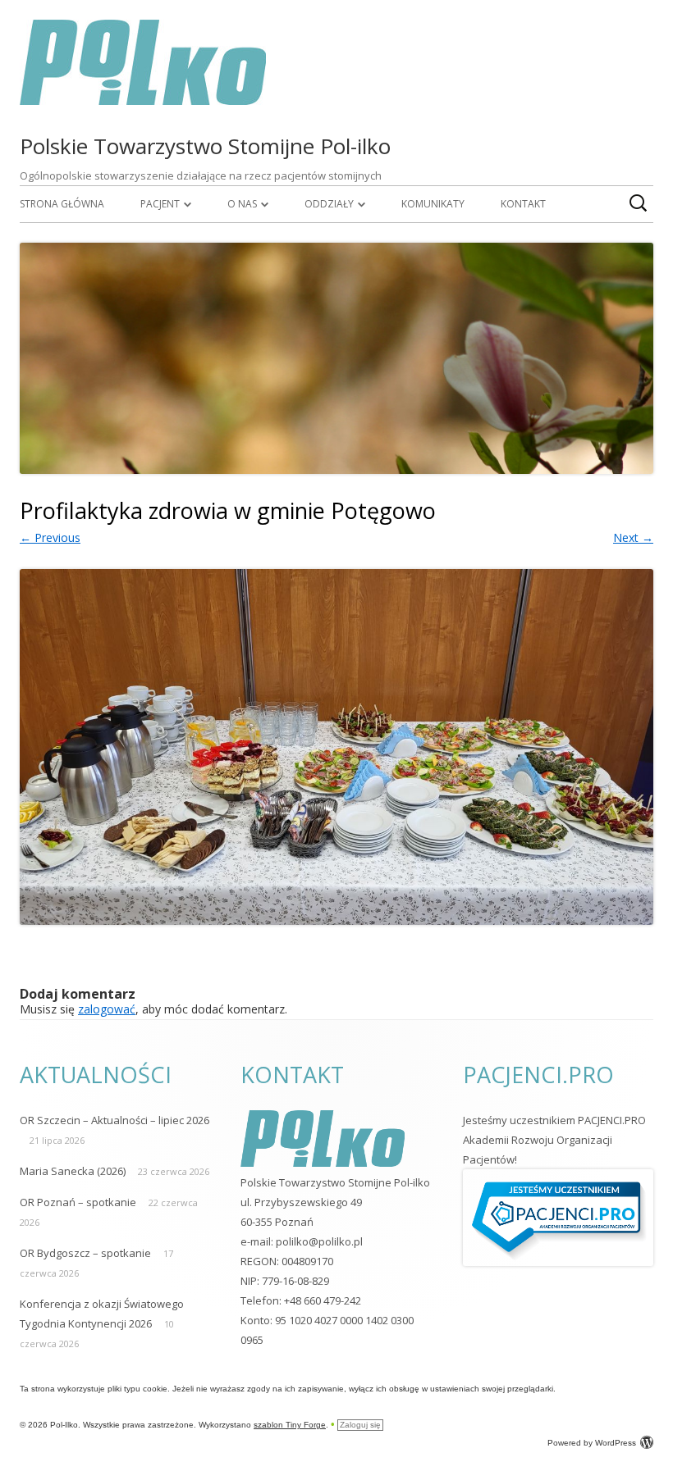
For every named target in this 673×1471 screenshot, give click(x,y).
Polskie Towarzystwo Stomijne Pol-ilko (205, 146)
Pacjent (160, 204)
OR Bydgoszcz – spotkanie (85, 1253)
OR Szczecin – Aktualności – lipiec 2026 (114, 1120)
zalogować (106, 1009)
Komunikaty (433, 204)
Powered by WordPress (591, 1442)
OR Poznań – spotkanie (78, 1202)
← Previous (50, 537)
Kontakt (523, 204)
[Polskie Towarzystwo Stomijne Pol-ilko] (143, 100)
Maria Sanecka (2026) (73, 1171)
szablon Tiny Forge (290, 1424)
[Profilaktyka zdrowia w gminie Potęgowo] (336, 747)
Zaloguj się (360, 1424)
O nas (242, 204)
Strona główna (62, 204)
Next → (633, 537)
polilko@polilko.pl (319, 1241)
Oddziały (329, 204)
